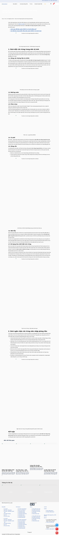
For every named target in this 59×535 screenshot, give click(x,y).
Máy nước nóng (7, 516)
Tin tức (5, 18)
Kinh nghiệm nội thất (10, 18)
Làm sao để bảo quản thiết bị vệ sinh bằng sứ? (23, 29)
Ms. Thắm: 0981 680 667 (53, 0)
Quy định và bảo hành (36, 510)
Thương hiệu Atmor (21, 511)
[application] (17, 3)
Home (3, 18)
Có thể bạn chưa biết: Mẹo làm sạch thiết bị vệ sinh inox (26, 30)
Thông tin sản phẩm (48, 492)
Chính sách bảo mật (35, 513)
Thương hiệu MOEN (21, 512)
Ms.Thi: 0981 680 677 (45, 0)
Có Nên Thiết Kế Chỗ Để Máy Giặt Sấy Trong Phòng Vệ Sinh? (50, 471)
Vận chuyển (34, 512)
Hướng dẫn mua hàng (36, 511)
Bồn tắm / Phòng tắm (8, 510)
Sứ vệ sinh (6, 508)
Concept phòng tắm (21, 517)
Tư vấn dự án (29, 492)
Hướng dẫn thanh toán (36, 508)
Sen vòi (5, 514)
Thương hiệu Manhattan (22, 513)
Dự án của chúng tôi (21, 510)
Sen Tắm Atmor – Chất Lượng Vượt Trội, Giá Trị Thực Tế (22, 471)
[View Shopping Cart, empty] (53, 4)
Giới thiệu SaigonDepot (22, 508)
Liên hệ (10, 492)
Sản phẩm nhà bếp (7, 513)
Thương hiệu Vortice (21, 516)
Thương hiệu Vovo (21, 514)
